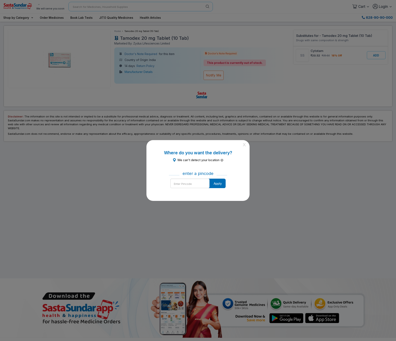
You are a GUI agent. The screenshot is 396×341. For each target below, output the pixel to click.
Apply (218, 183)
